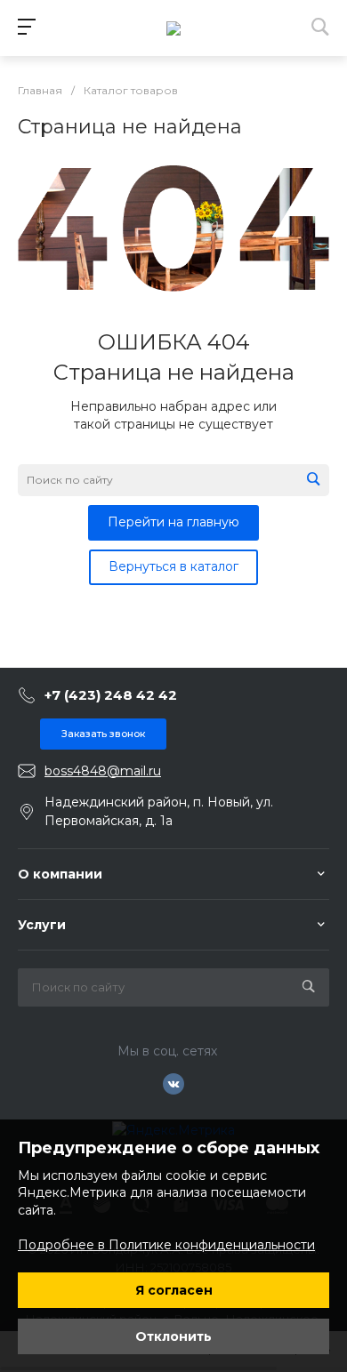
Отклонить (173, 1336)
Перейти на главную (173, 522)
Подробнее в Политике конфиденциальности (166, 1245)
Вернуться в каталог (173, 566)
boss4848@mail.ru (102, 771)
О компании (60, 874)
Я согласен (174, 1290)
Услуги (42, 925)
